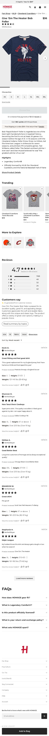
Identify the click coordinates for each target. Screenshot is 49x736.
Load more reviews (24, 578)
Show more (33, 334)
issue (24, 334)
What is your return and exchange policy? (23, 620)
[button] (40, 7)
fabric (16, 334)
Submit (44, 716)
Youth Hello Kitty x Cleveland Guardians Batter (31, 215)
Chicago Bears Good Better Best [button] (26, 462)
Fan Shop (6, 13)
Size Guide (6, 102)
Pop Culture (6, 667)
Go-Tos (4, 673)
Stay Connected (7, 684)
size (4, 334)
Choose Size (24, 110)
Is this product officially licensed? (18, 612)
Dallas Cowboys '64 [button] (21, 416)
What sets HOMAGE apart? (15, 627)
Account (5, 702)
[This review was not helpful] (26, 385)
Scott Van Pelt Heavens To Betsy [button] (26, 505)
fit (10, 334)
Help (3, 696)
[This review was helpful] (21, 385)
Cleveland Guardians (27, 13)
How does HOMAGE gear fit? (16, 598)
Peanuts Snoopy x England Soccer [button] (27, 369)
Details (41, 127)
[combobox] (12, 340)
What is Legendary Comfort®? (17, 605)
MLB (14, 13)
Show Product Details (11, 172)
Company (5, 690)
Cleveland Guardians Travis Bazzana (10, 214)
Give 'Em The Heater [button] (22, 551)
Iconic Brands (6, 678)
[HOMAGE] (7, 7)
